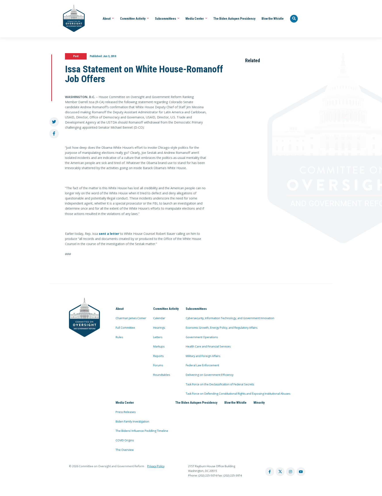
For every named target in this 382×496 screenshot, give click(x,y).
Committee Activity (133, 18)
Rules (119, 337)
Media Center (194, 18)
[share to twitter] (54, 122)
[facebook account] (269, 471)
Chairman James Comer (131, 318)
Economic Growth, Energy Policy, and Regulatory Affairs (221, 328)
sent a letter (109, 234)
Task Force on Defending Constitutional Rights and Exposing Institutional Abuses (238, 394)
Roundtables (161, 375)
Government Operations (202, 337)
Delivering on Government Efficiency (209, 375)
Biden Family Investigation (132, 421)
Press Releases (126, 412)
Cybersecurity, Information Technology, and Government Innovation (230, 318)
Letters (157, 337)
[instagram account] (290, 471)
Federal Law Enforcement (202, 365)
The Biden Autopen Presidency (234, 18)
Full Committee (125, 328)
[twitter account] (280, 471)
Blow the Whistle (273, 18)
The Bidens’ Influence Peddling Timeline (142, 431)
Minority (259, 402)
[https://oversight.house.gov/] (71, 18)
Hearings (159, 328)
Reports (158, 356)
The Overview (125, 450)
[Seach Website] (294, 19)
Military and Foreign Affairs (203, 356)
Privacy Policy (155, 466)
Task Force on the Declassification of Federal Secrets (220, 384)
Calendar (159, 318)
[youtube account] (300, 471)
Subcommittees (166, 18)
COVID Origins (125, 440)
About (107, 18)
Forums (158, 365)
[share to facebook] (54, 134)
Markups (158, 346)
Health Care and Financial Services (208, 346)
